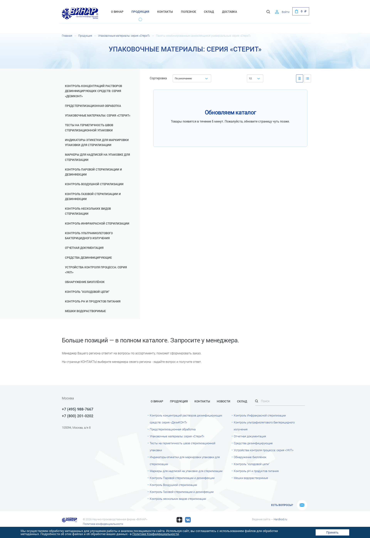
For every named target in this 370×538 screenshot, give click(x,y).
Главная (67, 35)
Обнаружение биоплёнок (85, 282)
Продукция (140, 12)
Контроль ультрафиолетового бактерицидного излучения (89, 235)
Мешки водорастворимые (85, 311)
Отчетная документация (84, 248)
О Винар (117, 12)
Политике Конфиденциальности (155, 534)
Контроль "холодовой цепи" (87, 292)
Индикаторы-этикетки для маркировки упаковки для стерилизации (97, 142)
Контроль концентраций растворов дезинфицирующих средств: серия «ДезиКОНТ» (93, 91)
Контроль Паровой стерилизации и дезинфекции (93, 172)
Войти (285, 12)
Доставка (229, 12)
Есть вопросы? (282, 505)
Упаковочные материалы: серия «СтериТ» (124, 35)
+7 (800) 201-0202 (77, 416)
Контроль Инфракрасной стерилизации (97, 223)
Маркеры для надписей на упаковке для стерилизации (97, 157)
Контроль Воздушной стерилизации (94, 184)
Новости (223, 401)
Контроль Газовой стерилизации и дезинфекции (93, 196)
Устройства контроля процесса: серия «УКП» (96, 270)
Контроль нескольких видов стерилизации (88, 211)
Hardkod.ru (280, 519)
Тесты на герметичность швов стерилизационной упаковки (89, 127)
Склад (209, 12)
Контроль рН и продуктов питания (92, 301)
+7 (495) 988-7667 (77, 409)
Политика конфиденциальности (103, 523)
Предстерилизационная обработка (93, 106)
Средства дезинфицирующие (88, 257)
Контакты (165, 12)
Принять (332, 532)
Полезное (188, 12)
